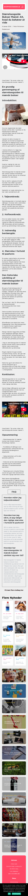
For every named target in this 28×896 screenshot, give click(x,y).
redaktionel (6, 29)
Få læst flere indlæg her (14, 590)
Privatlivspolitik (16, 893)
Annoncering (14, 882)
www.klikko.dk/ (15, 873)
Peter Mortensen (18, 26)
